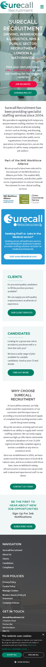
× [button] (43, 635)
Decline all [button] (33, 655)
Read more (32, 645)
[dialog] (23, 649)
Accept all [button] (12, 655)
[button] (22, 312)
